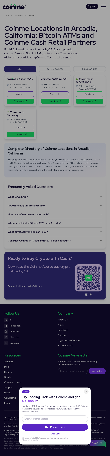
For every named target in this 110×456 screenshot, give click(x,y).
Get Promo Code (55, 427)
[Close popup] (86, 391)
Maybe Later (55, 433)
